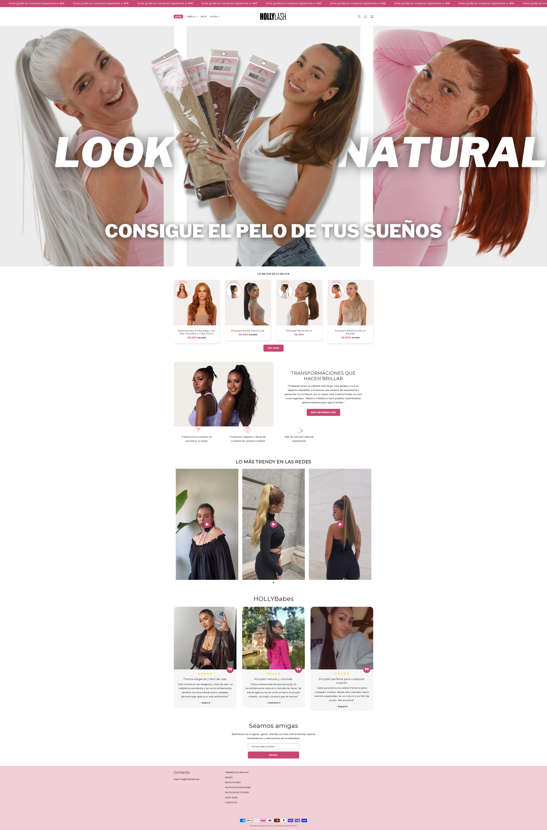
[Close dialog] (320, 369)
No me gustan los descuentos (250, 435)
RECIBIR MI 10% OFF (250, 426)
